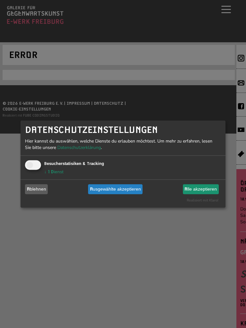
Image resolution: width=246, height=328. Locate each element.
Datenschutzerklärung (79, 147)
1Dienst (53, 171)
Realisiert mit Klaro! (202, 200)
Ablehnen (36, 189)
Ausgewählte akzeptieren (115, 189)
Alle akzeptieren (200, 189)
